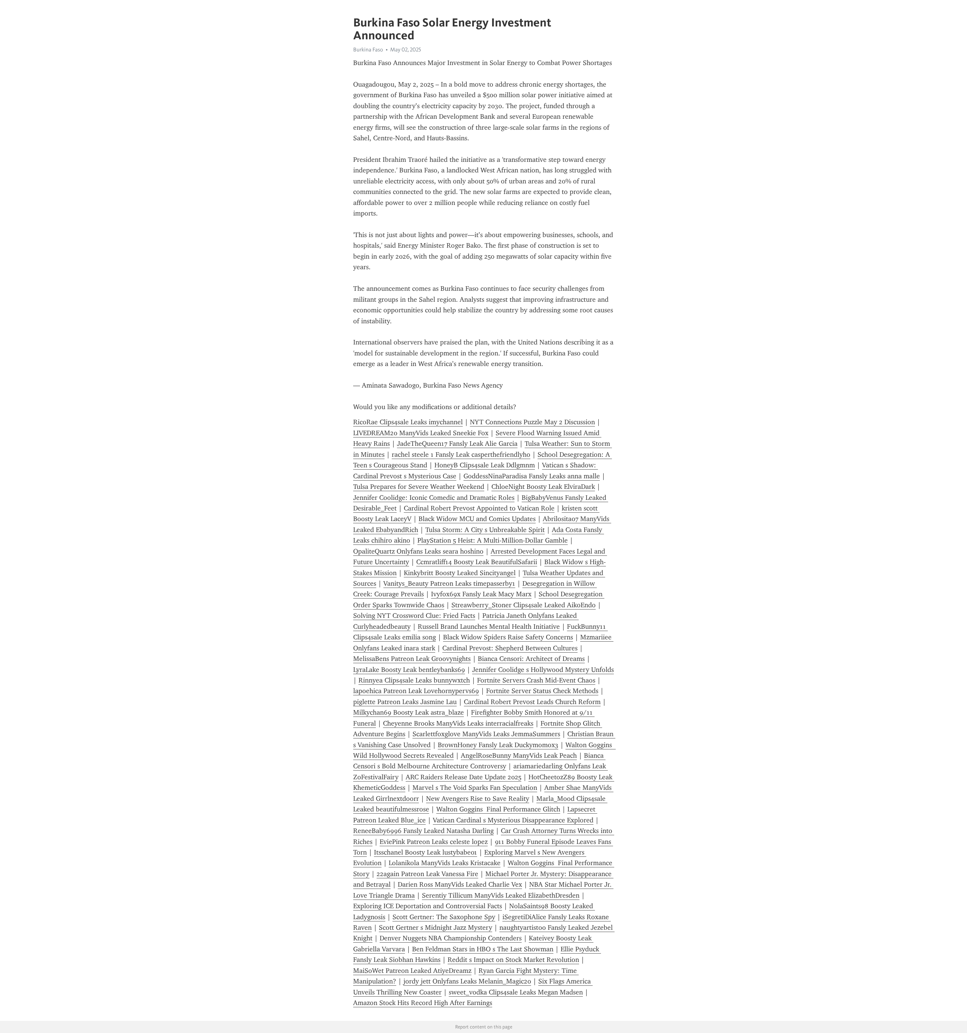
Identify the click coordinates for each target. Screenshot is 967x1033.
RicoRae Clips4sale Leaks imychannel (408, 422)
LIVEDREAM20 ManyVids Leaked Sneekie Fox (420, 433)
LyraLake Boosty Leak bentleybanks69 (409, 669)
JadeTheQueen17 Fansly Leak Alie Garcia (457, 443)
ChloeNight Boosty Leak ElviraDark (543, 486)
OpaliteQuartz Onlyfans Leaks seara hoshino (418, 551)
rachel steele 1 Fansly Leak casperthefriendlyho (461, 454)
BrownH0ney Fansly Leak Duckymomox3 (498, 745)
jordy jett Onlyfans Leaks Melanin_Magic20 (467, 981)
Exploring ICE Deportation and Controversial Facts (427, 906)
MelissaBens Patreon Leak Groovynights (412, 659)
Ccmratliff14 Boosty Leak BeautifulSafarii (476, 562)
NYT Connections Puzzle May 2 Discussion (532, 422)
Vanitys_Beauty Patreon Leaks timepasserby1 (449, 583)
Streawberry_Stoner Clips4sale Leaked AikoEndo (523, 605)
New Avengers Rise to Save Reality (477, 798)
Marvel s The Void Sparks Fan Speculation (474, 787)
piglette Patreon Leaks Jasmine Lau (405, 702)
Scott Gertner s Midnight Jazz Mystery (435, 927)
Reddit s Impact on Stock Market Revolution (513, 959)
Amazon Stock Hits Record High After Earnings (422, 1003)
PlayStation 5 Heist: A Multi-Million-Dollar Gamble (492, 540)
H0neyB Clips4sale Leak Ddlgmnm (484, 465)
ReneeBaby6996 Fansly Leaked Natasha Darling (423, 831)
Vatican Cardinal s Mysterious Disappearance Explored (513, 820)
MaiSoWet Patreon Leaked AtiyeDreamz (412, 970)
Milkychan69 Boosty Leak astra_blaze (408, 712)
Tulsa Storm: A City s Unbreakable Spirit (485, 530)
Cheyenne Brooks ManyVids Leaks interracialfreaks (458, 723)
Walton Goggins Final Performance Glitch (498, 809)
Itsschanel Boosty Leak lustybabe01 (425, 852)
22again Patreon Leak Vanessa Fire (427, 874)
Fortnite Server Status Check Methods (542, 691)
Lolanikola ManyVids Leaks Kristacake (444, 863)
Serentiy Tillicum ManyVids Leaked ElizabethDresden (500, 895)
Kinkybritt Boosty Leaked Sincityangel (460, 573)
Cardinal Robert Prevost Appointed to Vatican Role (479, 508)
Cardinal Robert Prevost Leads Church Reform (532, 702)
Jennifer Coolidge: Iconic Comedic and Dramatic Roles (433, 497)
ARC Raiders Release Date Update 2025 (463, 777)
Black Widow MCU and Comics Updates (477, 519)
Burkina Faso (368, 49)
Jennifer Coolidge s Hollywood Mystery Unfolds (543, 669)
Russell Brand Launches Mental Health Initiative (489, 626)
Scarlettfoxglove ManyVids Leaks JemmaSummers (486, 734)
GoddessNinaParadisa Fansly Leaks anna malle (531, 476)
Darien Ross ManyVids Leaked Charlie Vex (460, 884)
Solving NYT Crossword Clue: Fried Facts (414, 615)
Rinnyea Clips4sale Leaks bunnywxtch (414, 680)
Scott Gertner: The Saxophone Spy (443, 917)
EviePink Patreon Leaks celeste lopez (434, 842)
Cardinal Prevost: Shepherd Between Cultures (510, 648)
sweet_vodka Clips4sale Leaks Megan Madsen (516, 992)
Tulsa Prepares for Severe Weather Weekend (418, 486)
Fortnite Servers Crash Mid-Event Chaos (536, 680)
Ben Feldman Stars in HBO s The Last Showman (482, 949)
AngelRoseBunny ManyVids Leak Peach (519, 755)
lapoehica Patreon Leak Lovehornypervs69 (416, 691)
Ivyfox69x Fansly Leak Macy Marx (481, 594)
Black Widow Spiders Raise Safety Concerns (508, 637)
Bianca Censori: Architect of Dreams (531, 659)
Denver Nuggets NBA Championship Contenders (451, 938)
